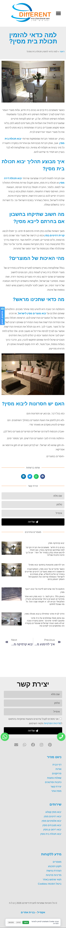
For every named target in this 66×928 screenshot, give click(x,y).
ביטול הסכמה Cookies (49, 883)
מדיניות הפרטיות (52, 723)
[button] (58, 13)
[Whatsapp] (25, 744)
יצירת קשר (55, 786)
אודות (58, 769)
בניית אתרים (28, 912)
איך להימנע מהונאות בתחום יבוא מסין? (46, 564)
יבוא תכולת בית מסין (50, 834)
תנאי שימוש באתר (52, 879)
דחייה (19, 922)
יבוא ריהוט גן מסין (52, 829)
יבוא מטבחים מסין (52, 825)
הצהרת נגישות (54, 870)
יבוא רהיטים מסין (52, 816)
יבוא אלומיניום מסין (51, 820)
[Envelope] (16, 744)
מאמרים (57, 862)
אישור (26, 922)
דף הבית (56, 764)
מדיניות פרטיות (53, 875)
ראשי (62, 51)
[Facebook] (33, 744)
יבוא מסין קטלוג (53, 812)
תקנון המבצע (54, 866)
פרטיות (11, 922)
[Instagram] (41, 744)
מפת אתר (56, 791)
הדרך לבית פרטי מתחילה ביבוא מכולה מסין (44, 613)
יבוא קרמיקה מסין (56, 543)
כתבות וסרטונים (53, 782)
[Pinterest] (50, 744)
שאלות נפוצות (54, 777)
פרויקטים (56, 773)
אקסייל (41, 912)
